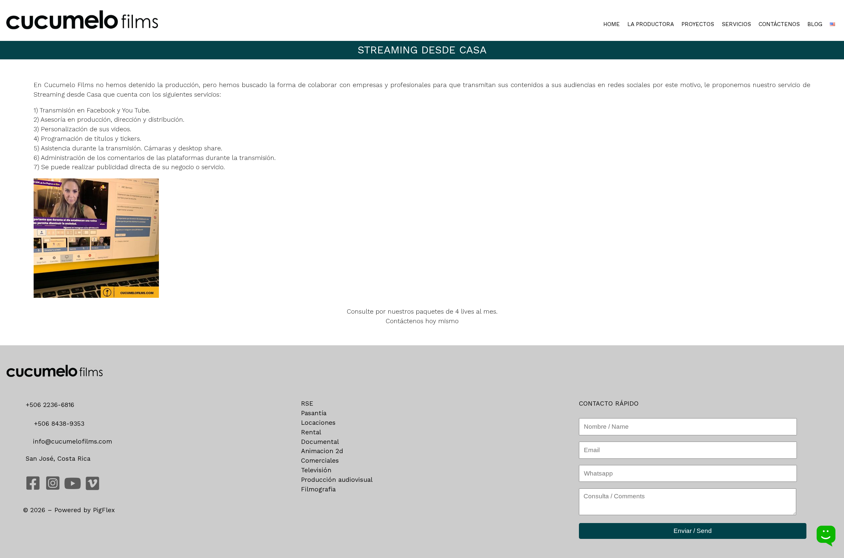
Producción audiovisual (337, 479)
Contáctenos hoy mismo (422, 321)
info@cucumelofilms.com (71, 441)
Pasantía (313, 413)
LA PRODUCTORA (650, 24)
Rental (311, 432)
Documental (320, 442)
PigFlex (104, 510)
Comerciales (320, 460)
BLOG (814, 24)
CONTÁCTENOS (779, 24)
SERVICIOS (736, 24)
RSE (307, 403)
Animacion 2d (322, 451)
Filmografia (318, 489)
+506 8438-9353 (58, 423)
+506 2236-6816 (52, 405)
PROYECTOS (697, 24)
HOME (611, 24)
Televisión (316, 470)
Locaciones (318, 422)
